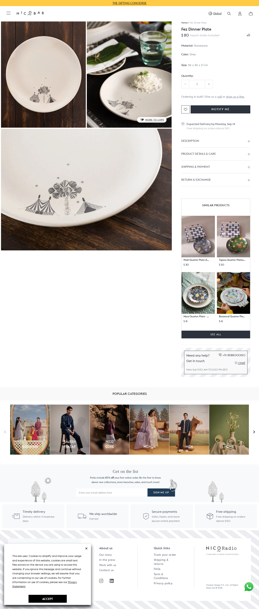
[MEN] (189, 406)
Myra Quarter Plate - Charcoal (197, 316)
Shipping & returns (161, 561)
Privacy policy (163, 583)
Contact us (106, 570)
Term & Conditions (161, 576)
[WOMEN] (149, 406)
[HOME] (229, 406)
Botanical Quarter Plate (232, 316)
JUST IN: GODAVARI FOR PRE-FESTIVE (155, 3)
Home (184, 22)
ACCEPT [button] (47, 598)
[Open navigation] (8, 13)
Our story (105, 554)
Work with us (107, 565)
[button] (240, 15)
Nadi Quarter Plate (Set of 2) (197, 259)
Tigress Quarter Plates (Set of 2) (232, 259)
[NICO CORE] (110, 406)
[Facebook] (112, 581)
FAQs (157, 569)
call (219, 96)
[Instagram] (101, 581)
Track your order (165, 554)
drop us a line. (235, 96)
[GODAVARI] (30, 406)
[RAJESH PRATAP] (70, 406)
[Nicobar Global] (30, 13)
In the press (107, 559)
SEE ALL (215, 334)
